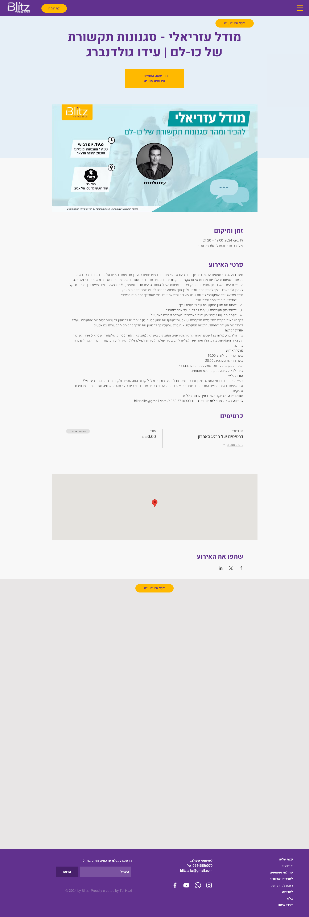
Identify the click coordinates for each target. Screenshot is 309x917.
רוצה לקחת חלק (282, 885)
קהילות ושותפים (281, 872)
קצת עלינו (286, 859)
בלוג (290, 898)
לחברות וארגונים (281, 878)
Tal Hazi (126, 890)
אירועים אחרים (154, 80)
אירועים (287, 865)
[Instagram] (209, 885)
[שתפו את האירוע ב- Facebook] (241, 568)
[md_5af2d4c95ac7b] (197, 885)
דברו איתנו (285, 905)
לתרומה (287, 892)
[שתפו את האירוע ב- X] (231, 568)
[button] (300, 8)
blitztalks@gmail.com (196, 870)
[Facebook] (175, 885)
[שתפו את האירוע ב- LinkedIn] (221, 568)
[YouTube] (186, 885)
